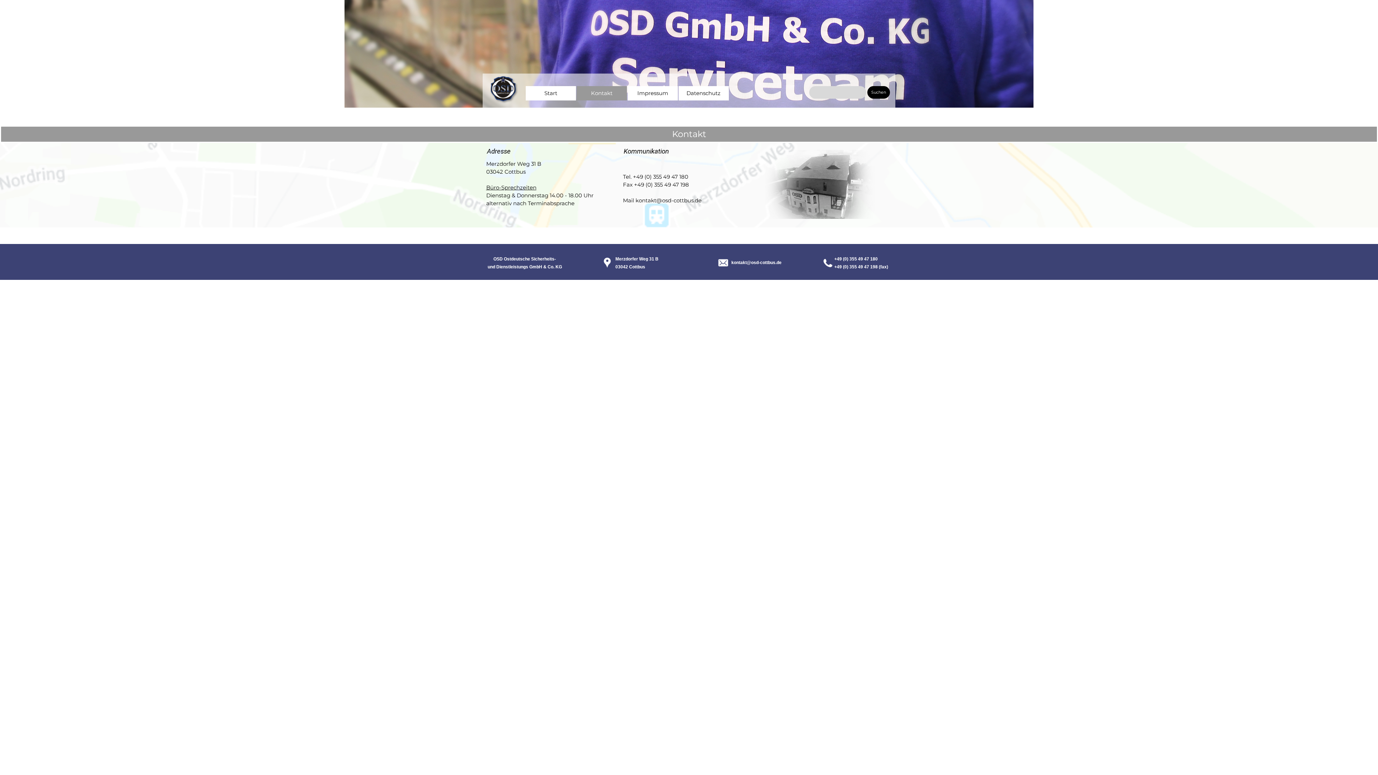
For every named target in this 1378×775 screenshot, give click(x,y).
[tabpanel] (602, 107)
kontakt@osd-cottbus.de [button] (756, 262)
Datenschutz (703, 93)
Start (550, 93)
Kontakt (602, 93)
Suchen (878, 92)
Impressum (652, 93)
